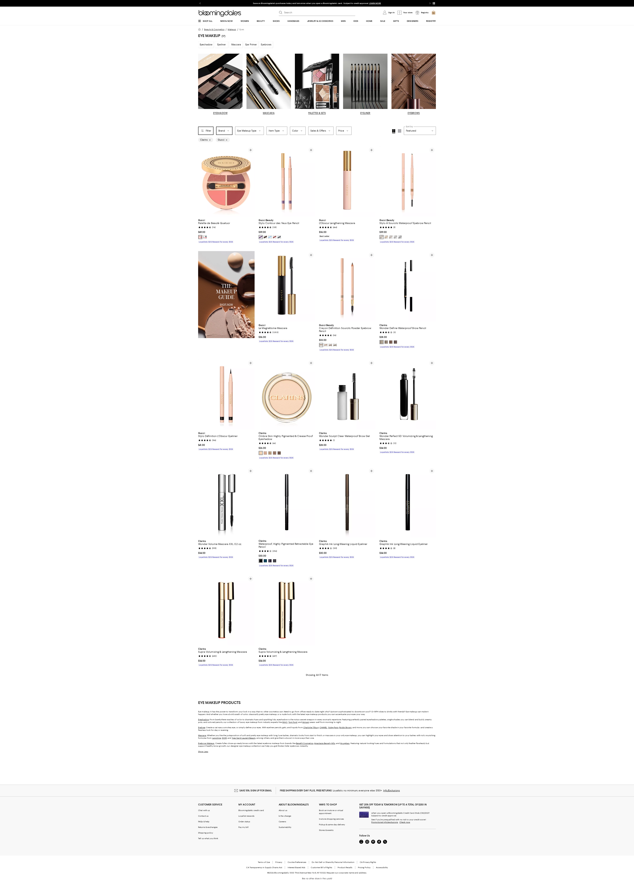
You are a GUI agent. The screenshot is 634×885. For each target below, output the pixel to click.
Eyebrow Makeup (206, 743)
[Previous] (202, 181)
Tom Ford (292, 722)
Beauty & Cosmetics (214, 29)
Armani (305, 722)
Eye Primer (251, 44)
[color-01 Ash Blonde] (381, 342)
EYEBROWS (414, 113)
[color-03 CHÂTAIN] (330, 345)
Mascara (236, 44)
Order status (244, 821)
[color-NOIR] (400, 237)
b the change (285, 816)
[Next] (250, 181)
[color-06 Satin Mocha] (279, 453)
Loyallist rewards (246, 816)
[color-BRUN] (390, 237)
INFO (353, 3)
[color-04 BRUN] (335, 345)
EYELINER (365, 113)
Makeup (232, 29)
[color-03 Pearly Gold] (270, 453)
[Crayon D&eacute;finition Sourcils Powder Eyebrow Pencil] (347, 286)
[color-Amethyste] (260, 237)
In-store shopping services (331, 819)
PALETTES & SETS (317, 113)
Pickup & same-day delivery (332, 824)
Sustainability (285, 827)
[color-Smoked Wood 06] (274, 560)
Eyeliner (221, 44)
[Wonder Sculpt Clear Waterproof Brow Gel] (347, 394)
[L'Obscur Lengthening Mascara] (347, 181)
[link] (226, 230)
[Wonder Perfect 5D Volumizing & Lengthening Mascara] (407, 394)
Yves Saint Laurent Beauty (244, 738)
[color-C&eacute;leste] (270, 237)
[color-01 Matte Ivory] (260, 453)
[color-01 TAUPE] (321, 345)
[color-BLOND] (381, 237)
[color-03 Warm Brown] (390, 342)
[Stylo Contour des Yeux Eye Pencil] (287, 181)
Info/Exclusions (391, 790)
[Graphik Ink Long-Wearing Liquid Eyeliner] (347, 502)
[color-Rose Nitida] (200, 237)
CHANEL (323, 727)
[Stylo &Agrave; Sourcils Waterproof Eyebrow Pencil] (407, 181)
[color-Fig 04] (270, 560)
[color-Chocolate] (265, 237)
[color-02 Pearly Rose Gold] (265, 453)
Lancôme (216, 738)
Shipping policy (205, 833)
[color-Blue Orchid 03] (265, 560)
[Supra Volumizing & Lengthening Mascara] (226, 610)
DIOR (224, 738)
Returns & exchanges (208, 827)
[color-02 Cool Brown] (386, 342)
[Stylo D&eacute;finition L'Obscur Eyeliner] (226, 394)
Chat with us (204, 810)
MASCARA (269, 113)
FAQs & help (203, 821)
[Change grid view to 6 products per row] (399, 131)
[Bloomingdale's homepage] (200, 30)
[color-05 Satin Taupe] (274, 453)
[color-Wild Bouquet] (205, 237)
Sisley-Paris (333, 727)
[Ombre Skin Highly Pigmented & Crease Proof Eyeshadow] (287, 394)
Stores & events (326, 830)
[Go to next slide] (430, 3)
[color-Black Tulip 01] (260, 560)
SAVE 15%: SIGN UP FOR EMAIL (255, 790)
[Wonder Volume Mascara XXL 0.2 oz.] (226, 502)
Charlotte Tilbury (311, 727)
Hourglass (345, 743)
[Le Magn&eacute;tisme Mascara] (287, 286)
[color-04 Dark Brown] (395, 342)
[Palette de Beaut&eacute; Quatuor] (226, 181)
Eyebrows (266, 44)
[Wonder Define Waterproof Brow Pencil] (407, 286)
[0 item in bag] (433, 12)
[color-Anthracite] (279, 237)
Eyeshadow (206, 44)
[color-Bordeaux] (274, 237)
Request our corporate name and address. (347, 873)
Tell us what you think (208, 838)
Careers (282, 821)
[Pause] (434, 3)
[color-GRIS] (395, 237)
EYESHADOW (220, 113)
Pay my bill (243, 827)
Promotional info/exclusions (384, 822)
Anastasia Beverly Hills (324, 743)
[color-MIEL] (386, 237)
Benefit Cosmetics (304, 743)
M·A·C (285, 722)
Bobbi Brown (345, 727)
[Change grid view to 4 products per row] (393, 131)
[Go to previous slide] (200, 3)
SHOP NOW (362, 3)
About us (283, 810)
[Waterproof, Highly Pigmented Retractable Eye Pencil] (287, 502)
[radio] (200, 237)
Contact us (203, 816)
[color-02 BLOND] (325, 345)
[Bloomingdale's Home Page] (220, 13)
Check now (404, 822)
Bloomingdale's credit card (251, 810)
